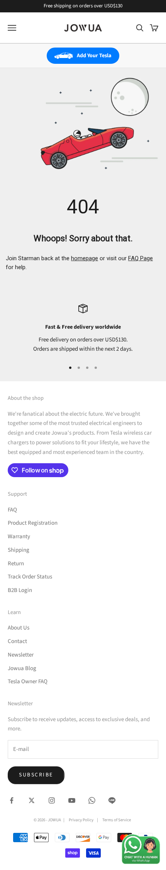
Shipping (18, 550)
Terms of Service (116, 820)
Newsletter (21, 655)
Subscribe (36, 775)
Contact (17, 641)
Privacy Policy (81, 820)
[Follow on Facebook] (11, 800)
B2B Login (20, 590)
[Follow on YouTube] (72, 800)
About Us (18, 628)
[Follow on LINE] (112, 800)
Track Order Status (30, 577)
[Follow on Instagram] (52, 800)
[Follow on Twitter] (32, 800)
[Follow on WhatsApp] (92, 800)
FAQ (12, 510)
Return (16, 564)
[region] (83, 329)
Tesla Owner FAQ (27, 681)
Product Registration (33, 523)
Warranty (19, 536)
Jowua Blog (22, 668)
